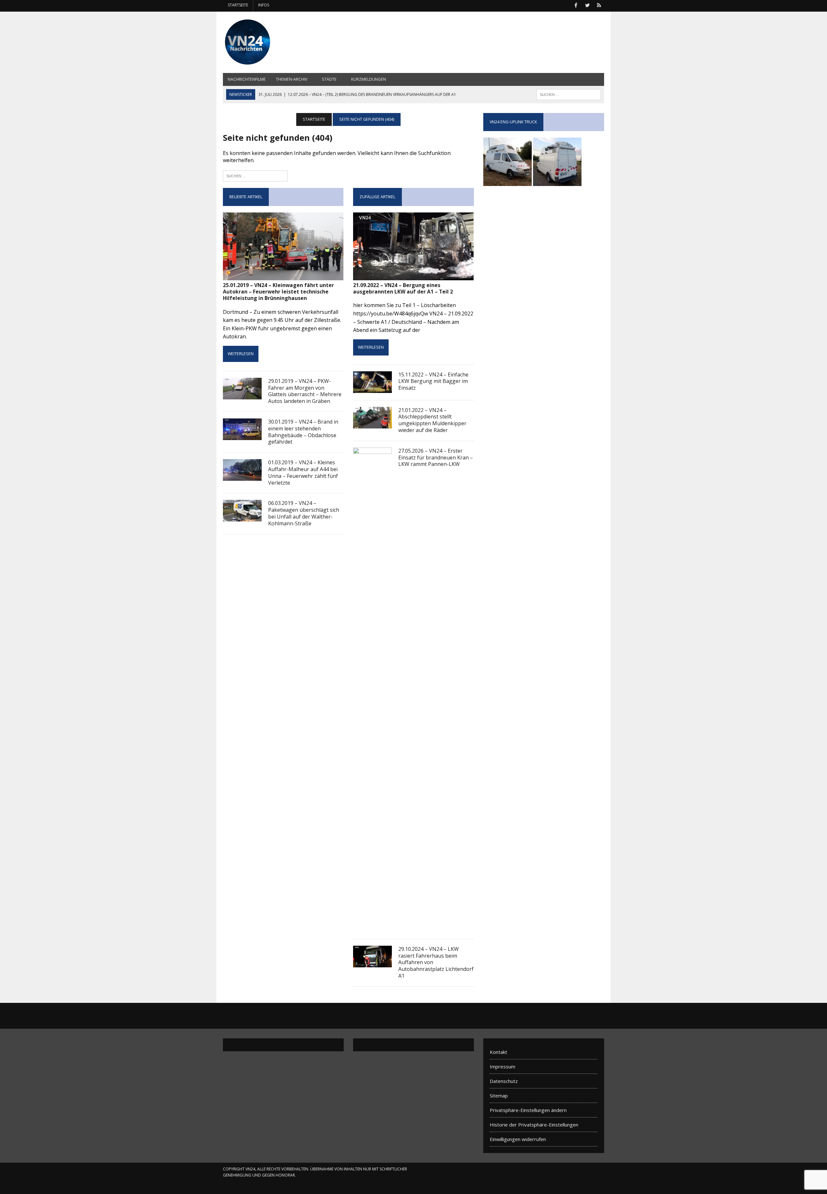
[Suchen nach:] (255, 175)
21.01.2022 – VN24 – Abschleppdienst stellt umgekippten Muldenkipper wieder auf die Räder (432, 420)
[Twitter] (587, 4)
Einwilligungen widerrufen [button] (518, 1139)
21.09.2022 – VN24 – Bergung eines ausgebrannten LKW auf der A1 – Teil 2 (403, 288)
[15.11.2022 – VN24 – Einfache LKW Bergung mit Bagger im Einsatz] (372, 388)
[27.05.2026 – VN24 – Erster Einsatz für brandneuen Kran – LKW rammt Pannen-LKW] (372, 927)
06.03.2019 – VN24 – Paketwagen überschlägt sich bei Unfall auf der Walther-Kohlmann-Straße (303, 513)
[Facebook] (576, 4)
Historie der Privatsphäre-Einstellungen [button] (534, 1124)
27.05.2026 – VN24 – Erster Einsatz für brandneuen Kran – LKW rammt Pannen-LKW (435, 457)
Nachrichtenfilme (247, 79)
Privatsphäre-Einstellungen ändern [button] (528, 1110)
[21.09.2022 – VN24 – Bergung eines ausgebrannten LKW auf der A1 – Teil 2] (413, 275)
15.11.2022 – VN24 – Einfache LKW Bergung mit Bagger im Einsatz (433, 381)
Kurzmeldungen (368, 79)
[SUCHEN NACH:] (568, 94)
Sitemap (499, 1095)
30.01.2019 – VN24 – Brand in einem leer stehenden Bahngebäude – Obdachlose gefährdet (303, 431)
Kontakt (498, 1052)
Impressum (502, 1066)
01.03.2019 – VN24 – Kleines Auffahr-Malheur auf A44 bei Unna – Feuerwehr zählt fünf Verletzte (303, 472)
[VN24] (283, 42)
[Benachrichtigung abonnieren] (599, 4)
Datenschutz (504, 1081)
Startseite (238, 5)
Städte (329, 79)
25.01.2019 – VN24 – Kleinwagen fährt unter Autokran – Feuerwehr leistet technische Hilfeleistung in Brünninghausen (278, 292)
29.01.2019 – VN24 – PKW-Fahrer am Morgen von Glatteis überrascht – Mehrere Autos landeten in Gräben (304, 391)
